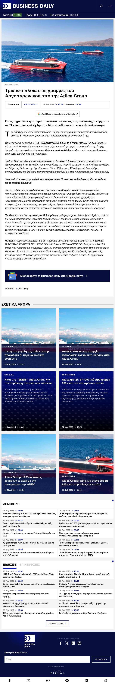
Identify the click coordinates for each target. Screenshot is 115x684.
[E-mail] (105, 680)
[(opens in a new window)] (9, 680)
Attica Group (22, 289)
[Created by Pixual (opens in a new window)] (57, 672)
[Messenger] (67, 680)
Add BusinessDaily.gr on (58, 114)
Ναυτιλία (9, 289)
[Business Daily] (28, 6)
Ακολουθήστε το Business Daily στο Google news (51, 275)
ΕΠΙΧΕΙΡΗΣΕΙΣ (31, 104)
